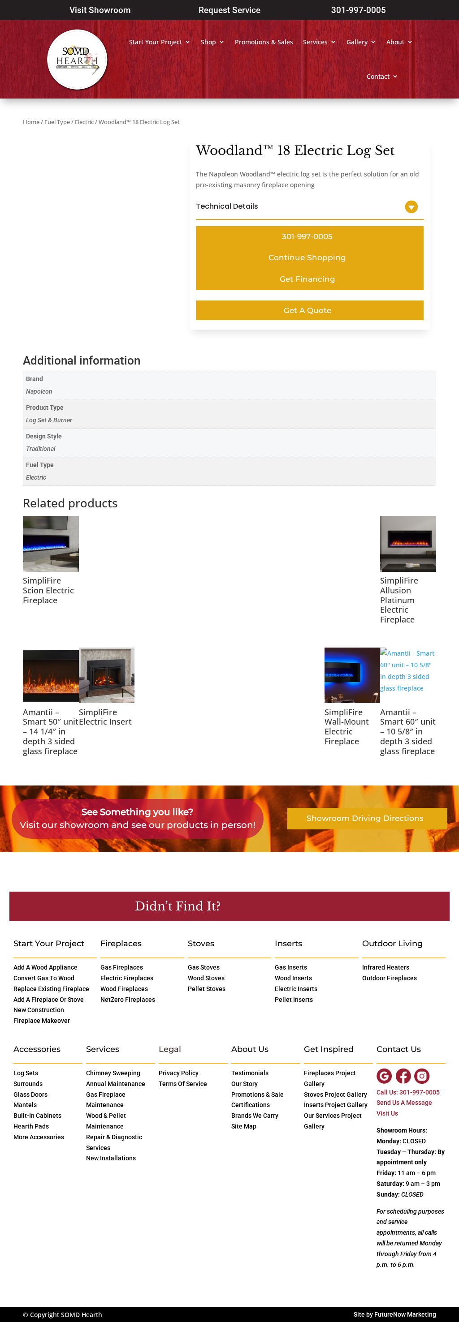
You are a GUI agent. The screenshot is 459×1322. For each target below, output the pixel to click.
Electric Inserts (296, 988)
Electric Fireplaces (126, 978)
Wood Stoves (206, 978)
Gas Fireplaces (121, 967)
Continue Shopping (307, 257)
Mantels (25, 1104)
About (395, 42)
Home (31, 122)
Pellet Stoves (206, 988)
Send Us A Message (404, 1102)
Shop (208, 42)
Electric (84, 122)
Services (315, 42)
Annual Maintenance (115, 1083)
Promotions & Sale (257, 1094)
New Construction (38, 1009)
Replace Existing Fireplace (51, 988)
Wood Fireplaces (124, 988)
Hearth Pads (31, 1126)
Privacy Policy (179, 1073)
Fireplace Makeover (41, 1020)
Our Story (244, 1083)
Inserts (288, 944)
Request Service (229, 10)
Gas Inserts (291, 967)
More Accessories (38, 1137)
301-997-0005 (358, 10)
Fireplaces (121, 944)
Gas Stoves (204, 967)
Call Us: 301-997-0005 (408, 1092)
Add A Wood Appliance (45, 967)
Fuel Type (57, 122)
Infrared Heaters (385, 967)
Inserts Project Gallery (336, 1104)
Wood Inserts (293, 978)
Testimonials (249, 1073)
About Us (249, 1049)
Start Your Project (155, 42)
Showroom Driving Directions (365, 818)
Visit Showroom (100, 10)
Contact (378, 76)
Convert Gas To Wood (43, 978)
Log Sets (25, 1073)
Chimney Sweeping (113, 1073)
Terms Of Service (183, 1083)
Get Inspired (329, 1049)
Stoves (201, 944)
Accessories (37, 1049)
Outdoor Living (392, 944)
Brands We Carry (254, 1115)
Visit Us (387, 1113)
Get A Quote (307, 310)
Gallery (357, 42)
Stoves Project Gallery (335, 1094)
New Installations (111, 1158)
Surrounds (28, 1083)
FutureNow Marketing (405, 1314)
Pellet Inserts (294, 999)
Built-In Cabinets (37, 1115)
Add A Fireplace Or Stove (48, 999)
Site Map (243, 1126)
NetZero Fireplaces (127, 999)
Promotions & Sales (264, 42)
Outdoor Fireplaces (389, 978)
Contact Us (267, 905)
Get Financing (307, 279)
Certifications (250, 1104)
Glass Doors (30, 1094)
